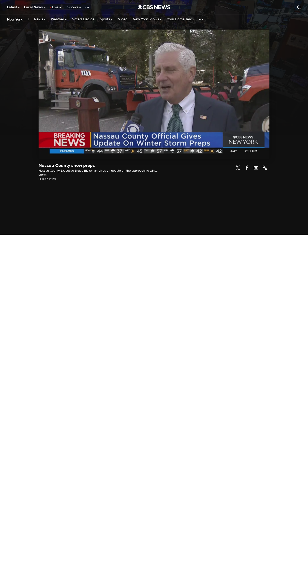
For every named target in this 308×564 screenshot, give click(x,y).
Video (122, 19)
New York (15, 19)
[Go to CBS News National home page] (154, 7)
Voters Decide (83, 19)
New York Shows (146, 19)
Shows (73, 7)
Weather (58, 19)
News (39, 19)
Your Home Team (180, 19)
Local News (34, 7)
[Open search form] (299, 7)
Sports (105, 19)
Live (55, 7)
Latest (12, 7)
